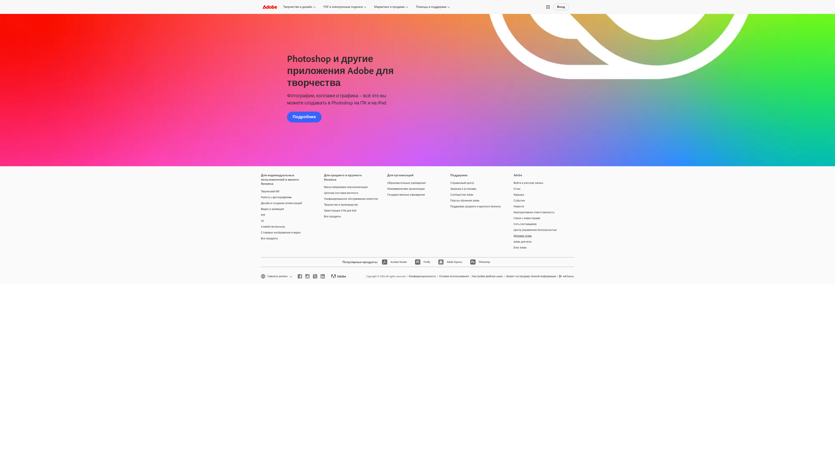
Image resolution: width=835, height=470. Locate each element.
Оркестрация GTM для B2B (340, 210)
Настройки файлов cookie (487, 276)
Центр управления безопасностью (535, 230)
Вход (561, 7)
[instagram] (307, 276)
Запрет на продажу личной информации (531, 276)
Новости (519, 206)
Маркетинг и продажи (389, 7)
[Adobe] (270, 7)
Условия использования (454, 276)
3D (262, 220)
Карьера (519, 194)
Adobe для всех (523, 241)
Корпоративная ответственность (534, 212)
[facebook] (300, 276)
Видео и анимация (272, 209)
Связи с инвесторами (527, 218)
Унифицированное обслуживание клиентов (349, 198)
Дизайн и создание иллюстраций (281, 203)
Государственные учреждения (406, 194)
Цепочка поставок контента (341, 193)
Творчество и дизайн (297, 7)
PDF (263, 215)
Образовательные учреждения (406, 183)
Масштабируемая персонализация (346, 187)
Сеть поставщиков (525, 224)
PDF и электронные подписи (343, 7)
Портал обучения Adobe (464, 200)
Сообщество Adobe (461, 194)
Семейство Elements (273, 226)
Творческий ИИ (270, 191)
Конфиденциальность (422, 276)
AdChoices (568, 276)
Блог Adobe (520, 247)
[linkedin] (323, 276)
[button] (547, 6)
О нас (517, 188)
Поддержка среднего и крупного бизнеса (475, 206)
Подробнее (304, 116)
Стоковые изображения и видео (281, 232)
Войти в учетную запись (528, 183)
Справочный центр (462, 183)
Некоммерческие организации (406, 188)
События (519, 200)
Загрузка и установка (463, 188)
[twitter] (315, 276)
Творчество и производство (341, 204)
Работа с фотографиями (276, 197)
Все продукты (269, 238)
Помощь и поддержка (431, 7)
